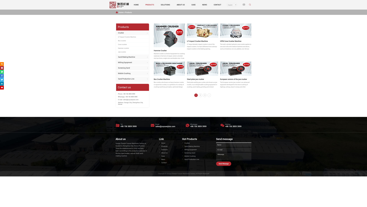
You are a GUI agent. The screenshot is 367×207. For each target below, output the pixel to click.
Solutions (165, 5)
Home (136, 5)
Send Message (224, 164)
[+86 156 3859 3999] (2, 64)
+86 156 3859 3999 (129, 94)
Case (193, 5)
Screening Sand (124, 68)
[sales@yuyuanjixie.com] (2, 68)
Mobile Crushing (124, 73)
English (230, 5)
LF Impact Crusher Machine (127, 37)
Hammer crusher (123, 48)
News (204, 5)
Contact (217, 5)
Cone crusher (122, 44)
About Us (181, 5)
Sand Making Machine (126, 57)
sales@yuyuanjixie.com (130, 100)
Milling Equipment (125, 62)
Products (149, 5)
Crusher (121, 33)
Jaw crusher (122, 52)
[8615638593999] (2, 72)
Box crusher (122, 41)
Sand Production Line (126, 79)
